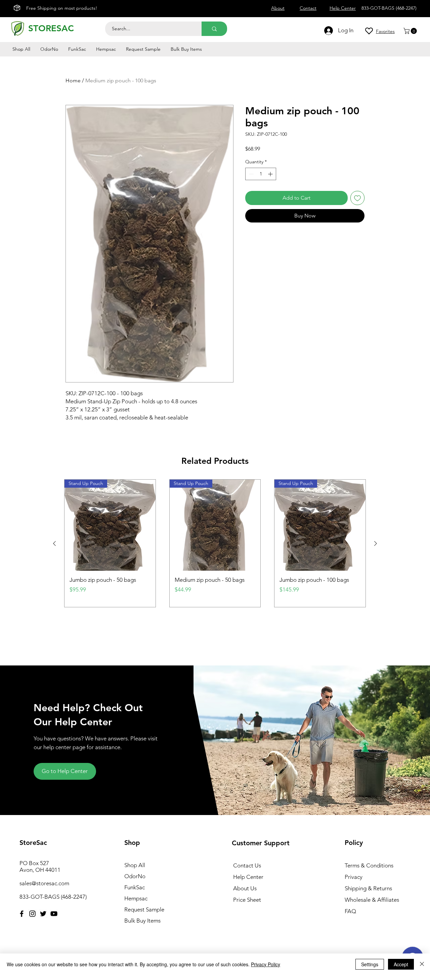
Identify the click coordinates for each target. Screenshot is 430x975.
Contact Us (247, 865)
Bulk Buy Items (142, 920)
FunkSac (134, 887)
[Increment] (271, 174)
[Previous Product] (54, 543)
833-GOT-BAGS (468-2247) (53, 896)
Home (73, 80)
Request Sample (144, 909)
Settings (369, 964)
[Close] (422, 964)
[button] (410, 31)
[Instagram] (32, 913)
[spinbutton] (261, 174)
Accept (401, 964)
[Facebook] (21, 913)
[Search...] (214, 29)
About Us (245, 888)
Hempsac (135, 898)
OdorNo (134, 876)
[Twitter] (43, 913)
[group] (215, 543)
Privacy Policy (265, 964)
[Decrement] (250, 174)
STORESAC (51, 28)
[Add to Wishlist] (357, 198)
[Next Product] (376, 543)
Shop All (134, 865)
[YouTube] (54, 913)
